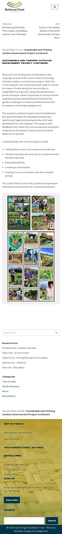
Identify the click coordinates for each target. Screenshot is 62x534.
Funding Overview (14, 464)
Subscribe (12, 500)
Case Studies (9, 381)
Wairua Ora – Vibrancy (14, 362)
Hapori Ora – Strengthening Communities (25, 357)
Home (19, 50)
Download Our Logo (15, 469)
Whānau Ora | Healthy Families (19, 348)
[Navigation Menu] (54, 6)
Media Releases (10, 386)
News (5, 391)
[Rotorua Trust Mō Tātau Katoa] (15, 7)
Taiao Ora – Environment (15, 353)
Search (52, 520)
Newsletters (8, 396)
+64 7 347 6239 (11, 439)
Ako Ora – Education (13, 367)
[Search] (56, 333)
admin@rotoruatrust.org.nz (18, 432)
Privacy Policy (11, 474)
